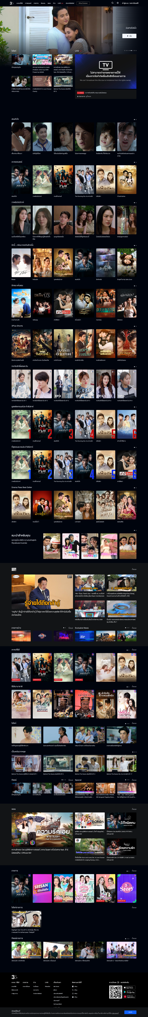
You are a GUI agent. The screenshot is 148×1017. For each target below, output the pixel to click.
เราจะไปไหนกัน (37, 795)
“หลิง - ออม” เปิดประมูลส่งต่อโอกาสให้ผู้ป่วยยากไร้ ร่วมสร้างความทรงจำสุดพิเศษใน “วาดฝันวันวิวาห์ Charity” (126, 796)
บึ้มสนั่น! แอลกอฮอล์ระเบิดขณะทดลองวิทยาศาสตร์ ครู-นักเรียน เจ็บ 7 (121, 620)
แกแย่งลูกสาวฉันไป (122, 237)
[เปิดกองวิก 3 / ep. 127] (21, 888)
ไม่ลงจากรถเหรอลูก (80, 153)
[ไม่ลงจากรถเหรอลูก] (84, 136)
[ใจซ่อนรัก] (42, 262)
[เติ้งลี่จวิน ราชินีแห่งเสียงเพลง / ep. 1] (21, 704)
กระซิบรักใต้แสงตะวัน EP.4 (82, 400)
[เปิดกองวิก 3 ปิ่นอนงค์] (58, 950)
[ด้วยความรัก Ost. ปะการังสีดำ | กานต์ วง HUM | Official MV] (121, 846)
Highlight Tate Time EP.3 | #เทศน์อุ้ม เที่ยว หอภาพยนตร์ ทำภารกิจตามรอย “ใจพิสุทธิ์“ (25, 931)
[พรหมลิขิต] (126, 505)
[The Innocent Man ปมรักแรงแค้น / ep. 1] (126, 704)
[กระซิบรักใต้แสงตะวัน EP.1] (21, 384)
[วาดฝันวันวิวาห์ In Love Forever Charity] (42, 81)
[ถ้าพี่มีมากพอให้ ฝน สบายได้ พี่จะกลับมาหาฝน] (21, 81)
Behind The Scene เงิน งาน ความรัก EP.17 (119, 774)
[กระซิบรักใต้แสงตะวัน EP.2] (42, 384)
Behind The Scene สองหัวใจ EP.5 (62, 90)
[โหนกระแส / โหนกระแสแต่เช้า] (63, 636)
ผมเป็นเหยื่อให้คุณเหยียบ (19, 237)
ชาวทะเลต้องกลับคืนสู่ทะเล (114, 745)
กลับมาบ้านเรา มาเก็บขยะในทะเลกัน (85, 745)
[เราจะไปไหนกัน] (42, 788)
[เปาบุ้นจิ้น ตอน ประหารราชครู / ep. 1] (63, 704)
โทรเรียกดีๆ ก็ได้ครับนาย (103, 153)
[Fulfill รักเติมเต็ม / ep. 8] (105, 667)
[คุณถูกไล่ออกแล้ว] (63, 220)
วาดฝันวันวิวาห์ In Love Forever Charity (42, 90)
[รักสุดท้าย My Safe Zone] (126, 262)
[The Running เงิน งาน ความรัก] (84, 179)
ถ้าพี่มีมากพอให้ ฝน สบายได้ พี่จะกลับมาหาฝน (21, 90)
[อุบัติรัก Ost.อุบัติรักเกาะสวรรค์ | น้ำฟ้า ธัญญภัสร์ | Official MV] (90, 820)
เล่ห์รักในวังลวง (121, 360)
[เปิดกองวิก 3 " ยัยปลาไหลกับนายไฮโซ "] (121, 950)
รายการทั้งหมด (26, 986)
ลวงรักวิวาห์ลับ (79, 360)
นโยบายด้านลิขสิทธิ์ (58, 994)
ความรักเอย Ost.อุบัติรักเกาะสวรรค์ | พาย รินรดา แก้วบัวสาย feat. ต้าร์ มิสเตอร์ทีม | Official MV (63, 69)
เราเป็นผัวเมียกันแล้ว (59, 795)
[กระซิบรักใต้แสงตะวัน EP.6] (126, 384)
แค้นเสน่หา (78, 320)
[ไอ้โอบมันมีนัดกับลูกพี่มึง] (63, 136)
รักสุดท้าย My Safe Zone (124, 279)
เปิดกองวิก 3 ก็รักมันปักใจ (82, 961)
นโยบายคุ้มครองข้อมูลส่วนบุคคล (61, 997)
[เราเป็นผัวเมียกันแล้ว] (63, 788)
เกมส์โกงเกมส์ (58, 196)
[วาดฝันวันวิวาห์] (42, 179)
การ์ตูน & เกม (15, 994)
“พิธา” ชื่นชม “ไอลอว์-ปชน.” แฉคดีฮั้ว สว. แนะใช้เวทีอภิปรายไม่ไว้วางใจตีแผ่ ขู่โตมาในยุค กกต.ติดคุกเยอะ (90, 594)
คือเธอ (13, 279)
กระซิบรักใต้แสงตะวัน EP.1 (19, 400)
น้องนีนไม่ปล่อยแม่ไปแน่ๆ (103, 237)
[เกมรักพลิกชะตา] (105, 343)
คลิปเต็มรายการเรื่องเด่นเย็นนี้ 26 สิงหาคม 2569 (88, 619)
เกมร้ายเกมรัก (16, 320)
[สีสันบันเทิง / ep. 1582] (42, 888)
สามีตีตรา (57, 320)
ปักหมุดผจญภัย (16, 67)
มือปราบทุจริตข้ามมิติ (18, 360)
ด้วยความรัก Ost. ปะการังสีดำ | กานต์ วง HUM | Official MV (120, 858)
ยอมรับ (130, 1012)
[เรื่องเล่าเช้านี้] (21, 636)
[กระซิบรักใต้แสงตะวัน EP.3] (63, 384)
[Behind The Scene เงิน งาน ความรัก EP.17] (121, 763)
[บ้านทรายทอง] (126, 179)
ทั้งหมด (134, 569)
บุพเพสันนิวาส (58, 279)
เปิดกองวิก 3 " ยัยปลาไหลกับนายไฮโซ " (118, 961)
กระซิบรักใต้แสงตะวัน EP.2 (40, 400)
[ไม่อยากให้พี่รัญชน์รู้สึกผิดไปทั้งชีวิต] (42, 220)
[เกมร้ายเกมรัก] (21, 303)
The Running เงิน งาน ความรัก (84, 196)
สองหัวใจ (14, 196)
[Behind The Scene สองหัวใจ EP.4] (90, 763)
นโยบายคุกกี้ (56, 1001)
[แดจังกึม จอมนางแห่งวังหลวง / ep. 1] (42, 704)
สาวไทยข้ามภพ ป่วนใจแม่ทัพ (41, 360)
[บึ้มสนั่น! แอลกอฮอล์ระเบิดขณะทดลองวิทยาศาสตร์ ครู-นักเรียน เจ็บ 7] (121, 608)
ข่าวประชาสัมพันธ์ (37, 994)
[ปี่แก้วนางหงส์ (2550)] (127, 546)
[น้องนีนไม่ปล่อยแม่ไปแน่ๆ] (105, 220)
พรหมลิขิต (120, 522)
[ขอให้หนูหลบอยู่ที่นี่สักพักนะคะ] (26, 735)
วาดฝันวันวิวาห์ (37, 196)
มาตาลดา (78, 522)
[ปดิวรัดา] (105, 179)
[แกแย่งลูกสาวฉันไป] (126, 220)
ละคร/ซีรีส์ (14, 986)
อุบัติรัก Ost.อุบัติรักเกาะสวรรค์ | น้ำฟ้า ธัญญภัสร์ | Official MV (89, 832)
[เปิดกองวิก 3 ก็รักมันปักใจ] (90, 950)
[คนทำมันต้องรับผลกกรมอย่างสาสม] (126, 136)
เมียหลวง (119, 320)
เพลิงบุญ (35, 320)
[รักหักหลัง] (105, 262)
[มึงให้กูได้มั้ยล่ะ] (42, 136)
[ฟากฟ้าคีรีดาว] (126, 424)
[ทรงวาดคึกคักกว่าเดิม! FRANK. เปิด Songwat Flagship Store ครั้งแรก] (105, 788)
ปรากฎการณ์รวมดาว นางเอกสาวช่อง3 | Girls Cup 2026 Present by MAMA (41, 69)
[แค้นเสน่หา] (84, 303)
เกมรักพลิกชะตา (101, 360)
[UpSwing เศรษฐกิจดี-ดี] (105, 636)
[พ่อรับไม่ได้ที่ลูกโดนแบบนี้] (84, 220)
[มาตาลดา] (84, 505)
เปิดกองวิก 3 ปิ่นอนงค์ (49, 961)
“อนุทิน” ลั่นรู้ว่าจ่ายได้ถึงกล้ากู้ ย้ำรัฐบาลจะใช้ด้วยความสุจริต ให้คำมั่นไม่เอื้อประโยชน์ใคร (41, 613)
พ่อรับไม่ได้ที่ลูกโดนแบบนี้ (82, 237)
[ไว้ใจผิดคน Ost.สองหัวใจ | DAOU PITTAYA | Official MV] (121, 820)
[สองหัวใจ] (21, 179)
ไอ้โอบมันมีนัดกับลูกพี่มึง (61, 153)
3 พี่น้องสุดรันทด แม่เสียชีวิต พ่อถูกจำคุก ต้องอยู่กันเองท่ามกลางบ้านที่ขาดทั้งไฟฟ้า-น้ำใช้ (120, 594)
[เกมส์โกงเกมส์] (63, 179)
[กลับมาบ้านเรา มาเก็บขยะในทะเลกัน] (90, 735)
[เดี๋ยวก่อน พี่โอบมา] (21, 136)
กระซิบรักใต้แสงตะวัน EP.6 (124, 400)
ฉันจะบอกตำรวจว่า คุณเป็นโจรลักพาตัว (54, 745)
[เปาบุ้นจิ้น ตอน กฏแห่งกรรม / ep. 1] (84, 704)
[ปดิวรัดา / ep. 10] (126, 667)
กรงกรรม (99, 320)
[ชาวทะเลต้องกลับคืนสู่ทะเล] (121, 735)
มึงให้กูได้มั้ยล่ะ (37, 153)
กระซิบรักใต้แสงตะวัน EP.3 (61, 400)
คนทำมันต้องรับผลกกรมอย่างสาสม (125, 154)
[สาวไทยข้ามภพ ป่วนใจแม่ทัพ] (42, 343)
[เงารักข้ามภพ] (63, 343)
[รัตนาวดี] (51, 546)
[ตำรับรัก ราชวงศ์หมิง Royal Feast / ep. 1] (105, 704)
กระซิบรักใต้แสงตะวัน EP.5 (103, 400)
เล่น (130, 45)
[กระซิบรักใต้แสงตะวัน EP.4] (84, 384)
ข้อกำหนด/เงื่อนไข (58, 1004)
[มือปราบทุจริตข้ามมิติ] (21, 343)
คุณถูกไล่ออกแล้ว (59, 237)
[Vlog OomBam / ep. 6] (84, 888)
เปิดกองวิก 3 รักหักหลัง (18, 961)
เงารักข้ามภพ (57, 360)
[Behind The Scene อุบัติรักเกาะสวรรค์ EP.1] (26, 763)
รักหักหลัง (99, 279)
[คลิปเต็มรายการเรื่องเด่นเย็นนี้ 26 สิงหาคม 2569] (90, 608)
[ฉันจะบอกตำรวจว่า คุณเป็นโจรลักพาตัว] (58, 735)
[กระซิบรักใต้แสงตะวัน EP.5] (105, 384)
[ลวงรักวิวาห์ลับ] (84, 343)
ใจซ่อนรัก (35, 279)
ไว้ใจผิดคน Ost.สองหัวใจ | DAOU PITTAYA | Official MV (119, 832)
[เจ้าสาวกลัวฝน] (108, 546)
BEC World (56, 986)
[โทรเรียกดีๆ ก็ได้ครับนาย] (105, 136)
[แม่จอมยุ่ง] (89, 546)
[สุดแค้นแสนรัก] (105, 505)
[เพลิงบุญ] (42, 303)
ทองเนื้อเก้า (36, 522)
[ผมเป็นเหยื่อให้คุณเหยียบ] (21, 220)
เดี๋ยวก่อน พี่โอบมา (17, 153)
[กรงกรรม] (105, 303)
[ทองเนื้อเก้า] (42, 505)
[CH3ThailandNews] (84, 636)
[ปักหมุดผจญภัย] (21, 59)
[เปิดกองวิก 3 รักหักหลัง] (26, 950)
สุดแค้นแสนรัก (100, 522)
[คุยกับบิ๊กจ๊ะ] (126, 636)
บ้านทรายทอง (121, 196)
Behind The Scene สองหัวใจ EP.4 (85, 774)
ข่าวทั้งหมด (35, 986)
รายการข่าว (36, 990)
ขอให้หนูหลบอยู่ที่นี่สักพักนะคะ (20, 745)
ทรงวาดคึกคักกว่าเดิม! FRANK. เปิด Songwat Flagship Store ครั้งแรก (105, 796)
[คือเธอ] (21, 262)
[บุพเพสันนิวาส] (63, 262)
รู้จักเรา (55, 990)
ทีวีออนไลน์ (47, 986)
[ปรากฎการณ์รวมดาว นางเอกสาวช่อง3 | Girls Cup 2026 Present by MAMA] (42, 59)
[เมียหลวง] (126, 303)
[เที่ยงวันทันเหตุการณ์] (42, 636)
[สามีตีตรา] (63, 303)
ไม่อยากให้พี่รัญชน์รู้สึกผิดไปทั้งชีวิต (41, 238)
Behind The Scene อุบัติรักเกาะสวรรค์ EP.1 (24, 774)
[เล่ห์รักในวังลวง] (126, 343)
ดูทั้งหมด (88, 96)
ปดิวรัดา (98, 196)
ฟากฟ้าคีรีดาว (121, 441)
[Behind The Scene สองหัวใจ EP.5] (63, 81)
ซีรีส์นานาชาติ (15, 990)
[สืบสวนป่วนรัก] (70, 546)
